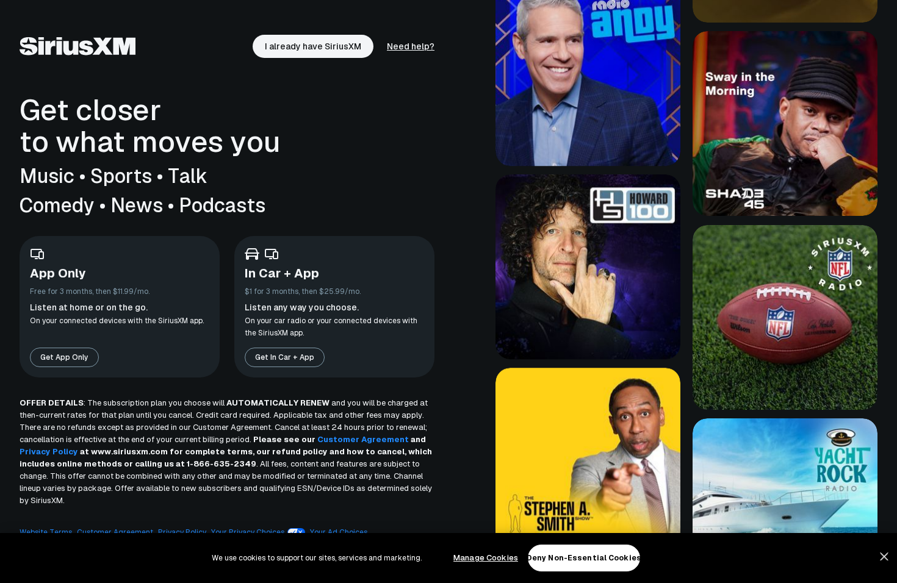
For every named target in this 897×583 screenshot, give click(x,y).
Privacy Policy (49, 451)
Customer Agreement (363, 439)
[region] (448, 558)
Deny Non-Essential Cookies (584, 558)
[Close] (884, 556)
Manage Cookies (485, 558)
